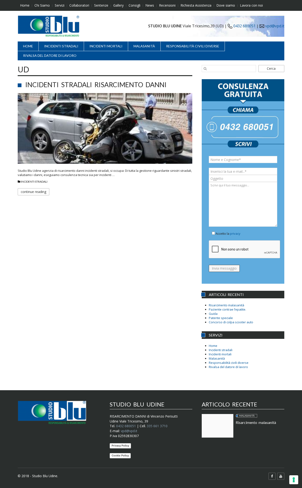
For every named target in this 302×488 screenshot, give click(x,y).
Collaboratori (79, 5)
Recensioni (167, 5)
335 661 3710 (157, 426)
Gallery (118, 5)
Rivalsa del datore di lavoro (49, 55)
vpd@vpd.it (274, 26)
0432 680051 (244, 26)
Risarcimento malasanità (226, 305)
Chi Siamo (42, 5)
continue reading (33, 191)
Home (24, 5)
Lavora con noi (251, 5)
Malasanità (144, 46)
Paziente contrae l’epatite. (227, 309)
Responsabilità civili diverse (192, 46)
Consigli (134, 5)
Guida (213, 314)
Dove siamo (225, 5)
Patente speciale (221, 318)
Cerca (271, 68)
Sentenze (101, 5)
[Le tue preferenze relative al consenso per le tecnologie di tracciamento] (293, 479)
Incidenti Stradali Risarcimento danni (96, 85)
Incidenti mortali (105, 46)
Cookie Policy (120, 455)
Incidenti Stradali (34, 181)
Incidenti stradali (61, 46)
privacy (235, 233)
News (149, 5)
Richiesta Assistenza (195, 5)
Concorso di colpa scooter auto (231, 322)
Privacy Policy (120, 445)
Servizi (59, 5)
